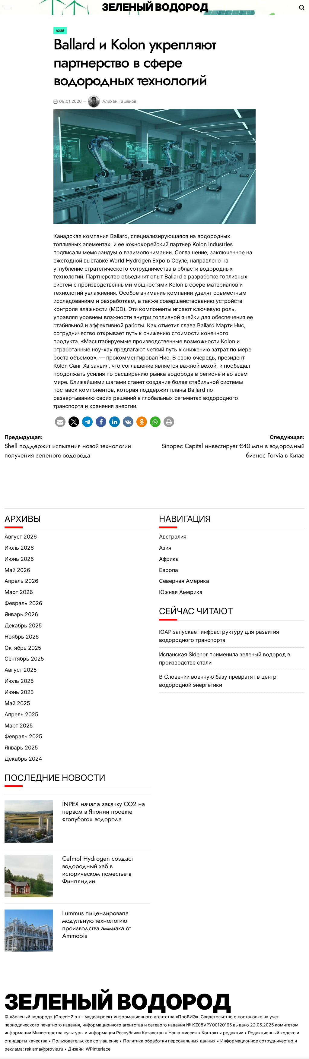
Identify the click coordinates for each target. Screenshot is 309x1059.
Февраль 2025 (23, 736)
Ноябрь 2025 (22, 636)
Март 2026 (19, 592)
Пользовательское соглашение (85, 1040)
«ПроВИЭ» (187, 1016)
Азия (60, 30)
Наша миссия (182, 1032)
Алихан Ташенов (119, 101)
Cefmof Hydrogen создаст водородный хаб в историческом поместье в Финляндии (97, 870)
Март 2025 (19, 725)
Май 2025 (17, 703)
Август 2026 (21, 536)
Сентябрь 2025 (24, 658)
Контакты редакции (222, 1032)
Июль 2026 (19, 548)
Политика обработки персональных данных (169, 1040)
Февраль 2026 (23, 603)
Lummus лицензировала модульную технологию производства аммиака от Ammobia (96, 924)
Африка (169, 559)
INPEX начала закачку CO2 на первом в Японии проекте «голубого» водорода (103, 812)
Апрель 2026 (21, 581)
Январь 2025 (21, 747)
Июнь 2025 (19, 692)
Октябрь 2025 (23, 648)
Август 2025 (21, 670)
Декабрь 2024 (23, 759)
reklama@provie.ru (44, 1048)
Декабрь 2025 (23, 625)
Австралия (172, 536)
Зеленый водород (155, 7)
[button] (60, 421)
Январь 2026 (21, 614)
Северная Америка (184, 581)
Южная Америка (180, 592)
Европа (168, 570)
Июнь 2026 (19, 559)
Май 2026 (17, 570)
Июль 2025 (19, 681)
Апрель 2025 (21, 714)
